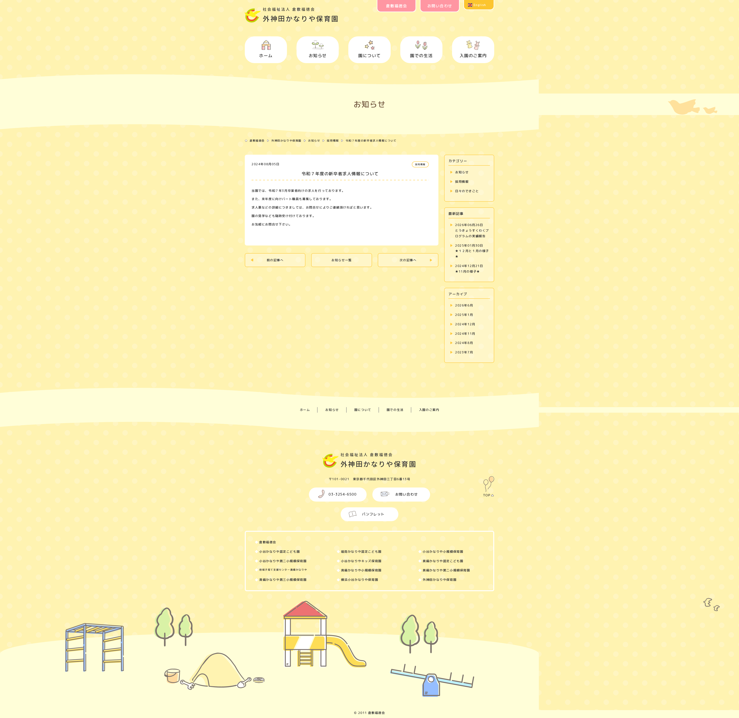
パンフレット (373, 514)
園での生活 (421, 55)
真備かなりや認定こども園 (443, 561)
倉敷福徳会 (396, 5)
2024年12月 (465, 324)
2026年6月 (464, 305)
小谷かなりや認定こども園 (279, 551)
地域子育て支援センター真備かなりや (283, 569)
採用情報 (333, 140)
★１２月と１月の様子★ (472, 251)
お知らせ (318, 55)
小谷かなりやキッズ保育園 (361, 561)
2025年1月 (464, 315)
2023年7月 (464, 352)
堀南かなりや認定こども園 (361, 551)
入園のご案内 (473, 55)
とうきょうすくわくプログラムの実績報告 (472, 230)
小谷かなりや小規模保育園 (443, 551)
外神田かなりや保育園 (286, 140)
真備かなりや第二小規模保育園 (446, 570)
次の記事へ (408, 260)
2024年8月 (464, 343)
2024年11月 (465, 333)
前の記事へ (275, 260)
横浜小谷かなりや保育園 (359, 580)
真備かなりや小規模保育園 (361, 570)
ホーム (266, 55)
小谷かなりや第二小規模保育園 (283, 561)
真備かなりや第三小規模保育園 (283, 580)
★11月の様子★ (469, 269)
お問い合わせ (439, 5)
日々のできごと (467, 191)
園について (369, 55)
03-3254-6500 (342, 494)
